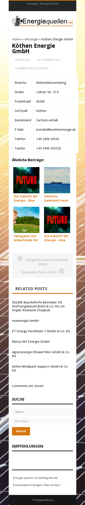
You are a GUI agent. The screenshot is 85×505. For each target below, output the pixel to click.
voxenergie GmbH (25, 320)
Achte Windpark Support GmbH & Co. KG (40, 368)
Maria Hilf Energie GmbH (31, 341)
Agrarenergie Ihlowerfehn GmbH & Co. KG (41, 354)
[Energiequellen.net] (42, 20)
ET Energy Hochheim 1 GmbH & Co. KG (41, 331)
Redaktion (22, 60)
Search (21, 431)
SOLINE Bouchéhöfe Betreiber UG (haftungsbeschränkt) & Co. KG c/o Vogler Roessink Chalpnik (38, 306)
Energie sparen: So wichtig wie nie (35, 478)
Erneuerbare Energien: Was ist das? (36, 485)
